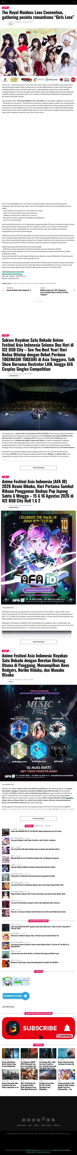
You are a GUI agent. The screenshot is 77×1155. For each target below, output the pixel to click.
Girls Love (17, 283)
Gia (10, 24)
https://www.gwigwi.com (32, 1150)
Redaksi (37, 1125)
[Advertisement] (38, 315)
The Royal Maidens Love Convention (44, 283)
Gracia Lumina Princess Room (12, 274)
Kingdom (69, 798)
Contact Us (56, 1125)
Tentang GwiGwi (21, 1125)
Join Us (30, 1125)
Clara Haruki (13, 375)
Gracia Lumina (27, 283)
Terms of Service (46, 1125)
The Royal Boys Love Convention (13, 271)
